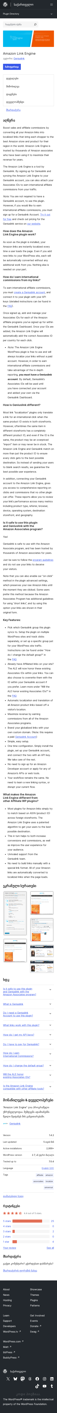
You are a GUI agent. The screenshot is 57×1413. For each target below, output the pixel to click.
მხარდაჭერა (13, 109)
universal (49, 1187)
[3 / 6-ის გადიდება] (49, 894)
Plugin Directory (11, 13)
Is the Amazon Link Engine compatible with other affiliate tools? (23, 1087)
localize (49, 1181)
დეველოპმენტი (15, 101)
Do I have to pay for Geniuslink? (21, 1044)
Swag (34, 1331)
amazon (49, 1175)
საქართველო (18, 1371)
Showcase (36, 1289)
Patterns (35, 1305)
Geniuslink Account (25, 736)
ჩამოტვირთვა (12, 66)
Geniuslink (19, 58)
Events (34, 1320)
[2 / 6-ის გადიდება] (23, 942)
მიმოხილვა (12, 86)
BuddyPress (11, 1357)
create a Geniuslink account (29, 292)
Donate (35, 1326)
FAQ (9, 306)
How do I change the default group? (23, 1065)
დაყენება (11, 94)
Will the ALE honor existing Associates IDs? (16, 1076)
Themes (34, 1294)
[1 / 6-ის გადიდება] (23, 894)
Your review (9, 1247)
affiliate (40, 1175)
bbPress (9, 1352)
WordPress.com (13, 1341)
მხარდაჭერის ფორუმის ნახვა (20, 1270)
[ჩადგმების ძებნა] (35, 24)
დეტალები (12, 78)
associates (38, 1181)
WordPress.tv (12, 1331)
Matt (7, 1346)
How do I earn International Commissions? (18, 1054)
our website (33, 223)
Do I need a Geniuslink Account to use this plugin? (18, 1014)
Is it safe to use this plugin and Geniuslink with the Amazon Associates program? (19, 991)
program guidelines (43, 559)
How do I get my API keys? (18, 1034)
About (6, 1289)
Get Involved (37, 1315)
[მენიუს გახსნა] (52, 4)
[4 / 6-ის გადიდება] (49, 921)
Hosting (7, 1300)
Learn (6, 1315)
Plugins (34, 1300)
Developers (9, 1326)
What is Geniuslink (13, 1004)
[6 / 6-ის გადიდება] (49, 963)
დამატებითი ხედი (13, 1196)
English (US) (48, 1168)
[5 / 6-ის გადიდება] (49, 948)
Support (7, 1320)
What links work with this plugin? (21, 1025)
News (6, 1294)
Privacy (7, 1305)
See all (50, 1247)
